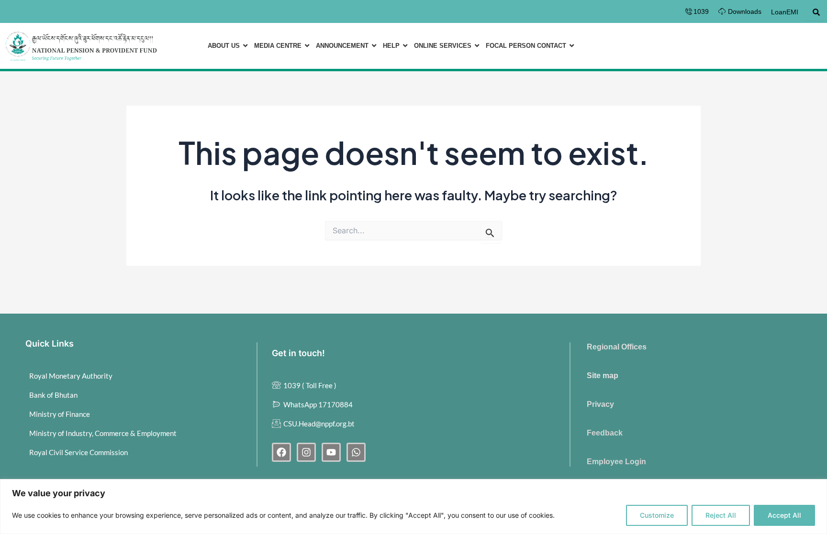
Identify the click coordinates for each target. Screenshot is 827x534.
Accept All (784, 515)
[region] (413, 506)
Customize (657, 515)
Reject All (720, 515)
